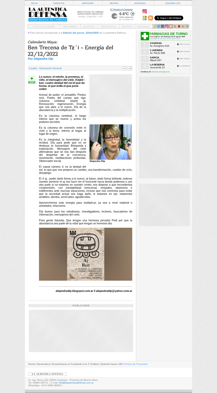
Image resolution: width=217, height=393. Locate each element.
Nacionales (143, 26)
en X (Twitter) (91, 364)
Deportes (127, 26)
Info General (70, 26)
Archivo (114, 3)
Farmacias (58, 3)
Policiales (89, 26)
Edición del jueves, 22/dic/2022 (81, 32)
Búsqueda (140, 3)
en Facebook (75, 364)
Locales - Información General (45, 68)
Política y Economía (44, 26)
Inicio (34, 3)
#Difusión (87, 3)
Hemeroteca (43, 364)
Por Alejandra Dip (40, 58)
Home (31, 364)
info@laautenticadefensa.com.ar (76, 382)
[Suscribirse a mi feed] (151, 19)
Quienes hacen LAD (111, 364)
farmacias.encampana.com (161, 72)
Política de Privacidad (135, 364)
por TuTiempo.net (126, 19)
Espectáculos (108, 26)
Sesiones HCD (172, 3)
